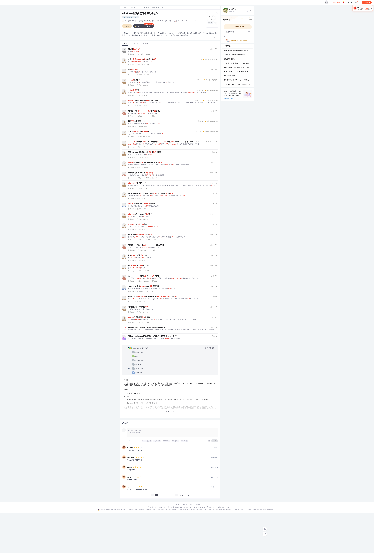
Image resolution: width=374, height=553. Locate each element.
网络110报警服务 (187, 510)
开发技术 (132, 7)
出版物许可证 (241, 510)
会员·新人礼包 (337, 2)
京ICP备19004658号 (122, 510)
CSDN (183, 505)
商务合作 (162, 507)
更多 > (250, 19)
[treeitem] (171, 360)
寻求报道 (169, 507)
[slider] (131, 441)
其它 (138, 7)
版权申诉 (234, 510)
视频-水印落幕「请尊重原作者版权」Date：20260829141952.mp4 (238, 67)
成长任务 (354, 2)
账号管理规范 (218, 510)
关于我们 (148, 507)
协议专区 (176, 507)
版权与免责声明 (227, 510)
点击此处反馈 (228, 98)
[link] (124, 7)
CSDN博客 (197, 505)
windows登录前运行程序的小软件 (140, 13)
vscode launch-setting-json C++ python (236, 71)
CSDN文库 (189, 505)
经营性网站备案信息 (151, 510)
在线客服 (211, 507)
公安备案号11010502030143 (108, 510)
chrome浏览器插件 (229, 75)
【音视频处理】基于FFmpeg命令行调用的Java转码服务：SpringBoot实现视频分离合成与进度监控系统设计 (238, 80)
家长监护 (179, 510)
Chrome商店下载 (209, 510)
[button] (215, 37)
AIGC (191, 21)
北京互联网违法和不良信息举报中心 (166, 510)
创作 (366, 2)
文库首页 (124, 7)
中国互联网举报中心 (198, 510)
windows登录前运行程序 (130, 17)
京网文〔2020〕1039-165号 (136, 510)
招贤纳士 (155, 507)
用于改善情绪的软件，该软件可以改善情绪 (237, 63)
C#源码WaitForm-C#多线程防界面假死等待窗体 (238, 84)
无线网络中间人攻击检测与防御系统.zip (236, 55)
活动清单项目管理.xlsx (230, 59)
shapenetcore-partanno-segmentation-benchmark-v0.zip (238, 50)
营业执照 (249, 510)
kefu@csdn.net (200, 507)
